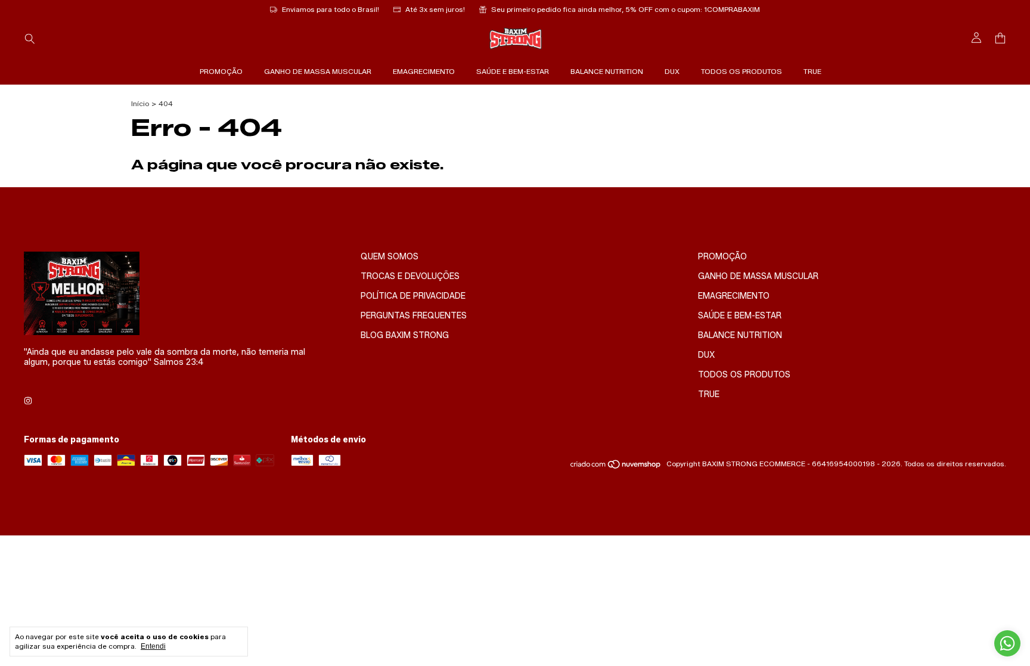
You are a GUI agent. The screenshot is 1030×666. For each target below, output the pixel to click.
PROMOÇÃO (221, 71)
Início (140, 103)
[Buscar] (30, 38)
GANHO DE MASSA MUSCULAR (317, 71)
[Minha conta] (976, 38)
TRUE (812, 71)
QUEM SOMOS (389, 257)
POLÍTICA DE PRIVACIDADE (413, 296)
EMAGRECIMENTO (424, 71)
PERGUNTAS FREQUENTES (414, 316)
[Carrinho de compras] (1000, 38)
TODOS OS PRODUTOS (741, 71)
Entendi (153, 646)
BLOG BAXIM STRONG (405, 335)
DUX (672, 71)
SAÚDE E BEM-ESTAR (512, 71)
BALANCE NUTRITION (606, 71)
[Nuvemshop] (616, 466)
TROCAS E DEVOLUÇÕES (410, 276)
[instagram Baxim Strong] (28, 401)
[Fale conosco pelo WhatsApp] (1007, 643)
